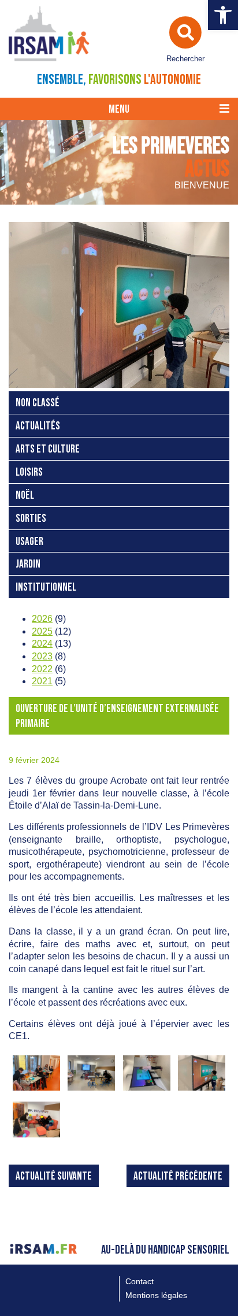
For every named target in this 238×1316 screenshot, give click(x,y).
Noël (25, 495)
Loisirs (29, 472)
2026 (42, 619)
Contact (139, 1281)
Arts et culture (48, 449)
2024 (42, 643)
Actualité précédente (177, 1176)
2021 (42, 681)
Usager (29, 541)
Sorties (31, 518)
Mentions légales (156, 1295)
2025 (42, 631)
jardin (28, 564)
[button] (223, 15)
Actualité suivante (54, 1176)
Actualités (38, 426)
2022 (42, 669)
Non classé (38, 403)
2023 (42, 656)
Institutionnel (46, 587)
